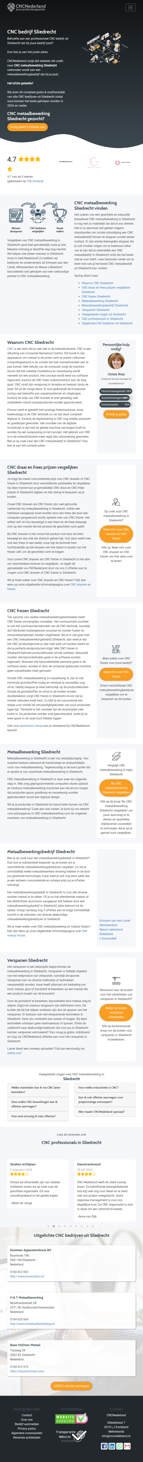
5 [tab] (71, 1224)
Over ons (27, 1419)
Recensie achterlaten (26, 1437)
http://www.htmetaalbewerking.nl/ (32, 1324)
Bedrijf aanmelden (27, 1424)
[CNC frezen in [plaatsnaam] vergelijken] (116, 650)
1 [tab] (49, 1224)
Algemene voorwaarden (26, 1433)
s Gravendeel (107, 938)
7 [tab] (83, 1224)
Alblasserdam (108, 925)
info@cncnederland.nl (116, 1436)
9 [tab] (94, 1224)
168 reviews (34, 181)
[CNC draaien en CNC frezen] (116, 503)
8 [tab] (88, 1224)
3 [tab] (60, 1224)
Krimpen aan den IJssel (114, 920)
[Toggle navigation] (130, 7)
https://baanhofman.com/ (27, 1371)
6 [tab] (77, 1224)
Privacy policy (27, 1428)
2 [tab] (55, 1224)
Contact (27, 1415)
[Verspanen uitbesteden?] (116, 982)
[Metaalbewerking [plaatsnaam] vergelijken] (116, 757)
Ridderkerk (106, 934)
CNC (10, 349)
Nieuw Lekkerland (111, 929)
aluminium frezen (31, 726)
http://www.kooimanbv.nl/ (27, 1276)
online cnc (14, 1053)
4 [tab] (66, 1224)
